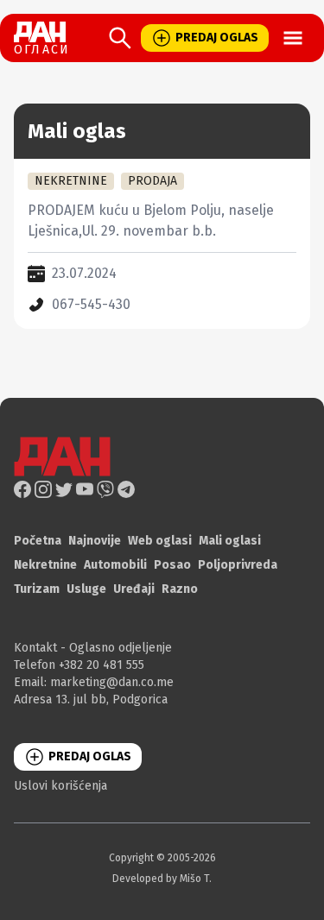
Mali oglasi (230, 540)
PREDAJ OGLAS (216, 37)
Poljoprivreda (237, 565)
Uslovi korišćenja (60, 785)
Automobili (115, 565)
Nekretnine (45, 565)
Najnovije (94, 540)
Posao (172, 565)
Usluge (86, 589)
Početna (37, 540)
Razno (180, 589)
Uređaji (134, 589)
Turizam (37, 589)
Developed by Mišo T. (162, 879)
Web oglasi (160, 540)
